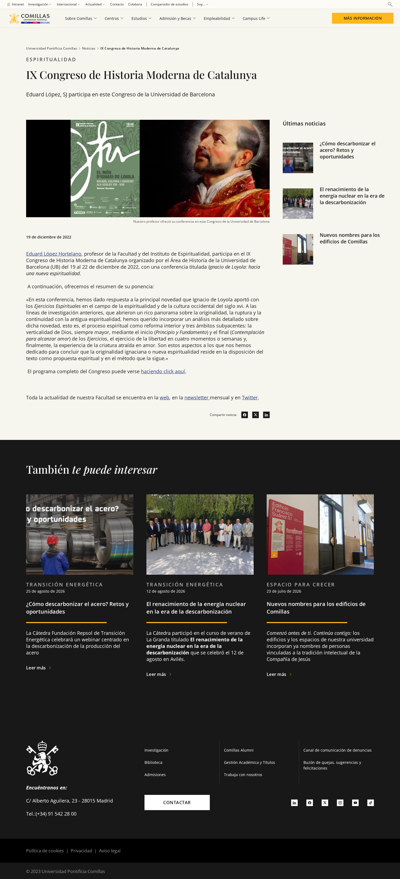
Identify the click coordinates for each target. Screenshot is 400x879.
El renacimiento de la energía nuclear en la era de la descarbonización (352, 196)
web (164, 397)
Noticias (89, 48)
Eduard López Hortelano (53, 253)
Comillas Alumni (239, 750)
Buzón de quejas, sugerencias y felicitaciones (332, 765)
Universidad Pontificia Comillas (51, 48)
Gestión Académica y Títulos (249, 762)
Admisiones (155, 774)
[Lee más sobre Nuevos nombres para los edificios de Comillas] (320, 534)
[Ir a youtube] (355, 802)
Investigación (156, 750)
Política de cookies (45, 851)
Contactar (177, 803)
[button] (335, 163)
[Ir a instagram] (340, 802)
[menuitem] (15, 4)
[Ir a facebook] (242, 415)
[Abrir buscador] (390, 4)
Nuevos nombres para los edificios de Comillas (350, 238)
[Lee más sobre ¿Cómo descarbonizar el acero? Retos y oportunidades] (79, 534)
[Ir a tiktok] (370, 802)
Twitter (250, 397)
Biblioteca (153, 762)
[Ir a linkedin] (264, 415)
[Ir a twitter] (253, 415)
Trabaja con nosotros (243, 774)
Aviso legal (110, 851)
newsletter (197, 397)
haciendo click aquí (163, 371)
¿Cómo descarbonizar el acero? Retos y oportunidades (348, 150)
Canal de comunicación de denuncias (337, 750)
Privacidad (81, 851)
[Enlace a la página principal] (29, 18)
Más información (363, 18)
